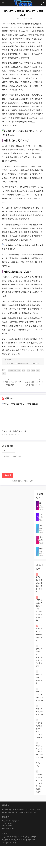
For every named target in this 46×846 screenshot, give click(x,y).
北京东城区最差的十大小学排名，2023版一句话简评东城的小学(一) (39, 610)
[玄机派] (23, 3)
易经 (23, 370)
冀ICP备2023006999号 (9, 843)
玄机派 (15, 837)
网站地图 (33, 837)
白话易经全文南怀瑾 (14, 370)
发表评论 (7, 475)
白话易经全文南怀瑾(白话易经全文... (15, 431)
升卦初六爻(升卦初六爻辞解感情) (13, 383)
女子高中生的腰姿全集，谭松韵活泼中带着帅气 (39, 584)
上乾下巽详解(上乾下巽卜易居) (39, 679)
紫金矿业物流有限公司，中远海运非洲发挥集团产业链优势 (39, 657)
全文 (4, 373)
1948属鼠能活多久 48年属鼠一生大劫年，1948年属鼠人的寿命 (39, 783)
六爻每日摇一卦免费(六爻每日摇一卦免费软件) (33, 384)
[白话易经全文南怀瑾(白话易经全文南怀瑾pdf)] (23, 135)
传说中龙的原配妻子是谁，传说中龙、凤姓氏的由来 (39, 730)
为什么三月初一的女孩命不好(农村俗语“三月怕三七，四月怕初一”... (39, 756)
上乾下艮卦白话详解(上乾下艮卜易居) (39, 696)
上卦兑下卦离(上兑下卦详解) (39, 711)
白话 (28, 370)
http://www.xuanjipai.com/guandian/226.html (22, 363)
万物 (33, 370)
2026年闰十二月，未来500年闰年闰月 (39, 634)
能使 (38, 370)
